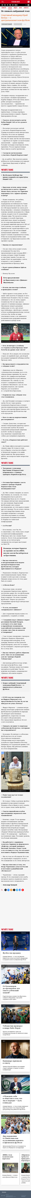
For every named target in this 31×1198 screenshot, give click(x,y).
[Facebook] (20, 890)
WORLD (16, 5)
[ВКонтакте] (8, 890)
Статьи (10, 8)
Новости (4, 8)
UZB (13, 5)
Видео (15, 8)
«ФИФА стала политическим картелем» (7, 1157)
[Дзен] (14, 890)
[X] (5, 890)
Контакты (4, 1192)
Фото (20, 8)
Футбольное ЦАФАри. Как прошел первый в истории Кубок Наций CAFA (15, 177)
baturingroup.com (9, 1196)
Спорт (24, 24)
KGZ (5, 5)
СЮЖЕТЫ (26, 8)
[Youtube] (23, 890)
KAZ (2, 5)
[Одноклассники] (11, 890)
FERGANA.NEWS (15, 2)
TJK (7, 5)
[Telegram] (17, 890)
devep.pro (23, 1196)
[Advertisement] (15, 910)
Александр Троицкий (7, 24)
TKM (10, 5)
